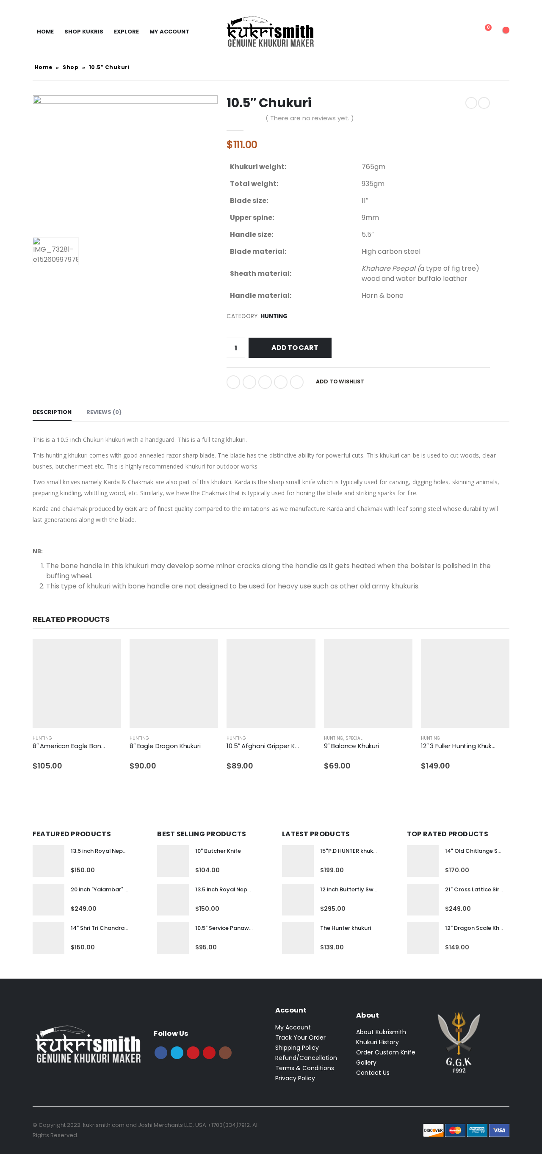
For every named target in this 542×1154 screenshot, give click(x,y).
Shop (70, 67)
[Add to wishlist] (116, 739)
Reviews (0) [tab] (104, 412)
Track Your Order (300, 1037)
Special (354, 738)
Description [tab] (52, 412)
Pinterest (193, 1052)
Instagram (225, 1052)
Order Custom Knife (385, 1052)
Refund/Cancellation (306, 1058)
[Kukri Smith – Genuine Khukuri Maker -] (271, 32)
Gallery (366, 1062)
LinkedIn (265, 382)
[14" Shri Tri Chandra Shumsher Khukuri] (48, 938)
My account (169, 32)
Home (45, 32)
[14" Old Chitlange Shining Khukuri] (423, 861)
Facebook (233, 382)
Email (297, 382)
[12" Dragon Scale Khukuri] (423, 938)
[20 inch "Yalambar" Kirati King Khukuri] (48, 899)
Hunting (274, 316)
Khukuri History (377, 1042)
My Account (293, 1027)
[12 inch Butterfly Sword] (298, 899)
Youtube (209, 1052)
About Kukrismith (381, 1032)
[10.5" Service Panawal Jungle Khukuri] (173, 938)
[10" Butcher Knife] (173, 861)
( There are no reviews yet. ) (309, 118)
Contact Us (373, 1072)
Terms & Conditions (304, 1068)
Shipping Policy (297, 1047)
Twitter (249, 382)
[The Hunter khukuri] (298, 938)
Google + (281, 382)
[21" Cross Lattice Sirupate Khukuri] (423, 899)
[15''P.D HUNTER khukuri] (298, 861)
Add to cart (294, 347)
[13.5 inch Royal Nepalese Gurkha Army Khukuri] (48, 861)
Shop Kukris (83, 32)
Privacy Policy (295, 1078)
